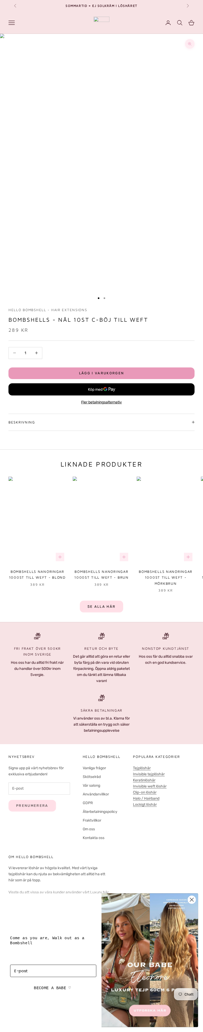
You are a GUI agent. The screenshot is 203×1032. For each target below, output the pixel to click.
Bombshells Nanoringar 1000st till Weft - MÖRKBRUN (165, 577)
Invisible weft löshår (150, 786)
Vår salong (91, 785)
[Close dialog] (191, 899)
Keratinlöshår (144, 780)
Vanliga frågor (94, 768)
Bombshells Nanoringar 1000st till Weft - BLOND (37, 574)
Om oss (89, 829)
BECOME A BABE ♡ (52, 988)
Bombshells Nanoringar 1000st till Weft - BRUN (101, 574)
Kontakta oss (93, 838)
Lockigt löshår (145, 804)
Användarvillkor (96, 794)
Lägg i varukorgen (101, 373)
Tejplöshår (142, 768)
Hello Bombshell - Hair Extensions (47, 310)
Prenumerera (32, 806)
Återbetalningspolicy (100, 811)
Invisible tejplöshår (149, 774)
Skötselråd (92, 777)
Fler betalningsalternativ (101, 402)
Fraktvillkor (92, 820)
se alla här (101, 607)
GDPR (88, 803)
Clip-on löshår (144, 792)
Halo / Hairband (146, 798)
